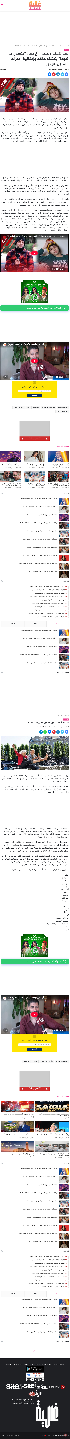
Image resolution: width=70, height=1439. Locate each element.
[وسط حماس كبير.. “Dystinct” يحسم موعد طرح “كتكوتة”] (64, 549)
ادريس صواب (62, 407)
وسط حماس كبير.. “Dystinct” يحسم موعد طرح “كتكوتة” (41, 547)
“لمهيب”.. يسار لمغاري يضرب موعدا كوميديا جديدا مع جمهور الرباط (59, 465)
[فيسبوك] (66, 74)
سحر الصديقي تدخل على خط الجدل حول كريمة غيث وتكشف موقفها (38, 563)
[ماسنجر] (49, 74)
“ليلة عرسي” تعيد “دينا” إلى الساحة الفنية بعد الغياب (42, 572)
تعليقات (13, 624)
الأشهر (35, 624)
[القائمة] (2, 6)
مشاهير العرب (18, 407)
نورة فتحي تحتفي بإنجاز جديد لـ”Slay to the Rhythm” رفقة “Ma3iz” (58, 485)
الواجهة (35, 407)
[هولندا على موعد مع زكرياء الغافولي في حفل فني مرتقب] (10, 456)
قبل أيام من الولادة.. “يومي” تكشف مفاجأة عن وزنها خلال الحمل (35, 465)
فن (28, 407)
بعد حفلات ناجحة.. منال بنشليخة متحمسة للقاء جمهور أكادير (40, 555)
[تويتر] (62, 74)
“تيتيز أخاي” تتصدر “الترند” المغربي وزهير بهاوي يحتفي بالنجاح (11, 485)
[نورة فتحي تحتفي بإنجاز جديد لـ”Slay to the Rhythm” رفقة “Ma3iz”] (58, 476)
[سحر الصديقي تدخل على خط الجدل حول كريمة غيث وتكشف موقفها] (64, 566)
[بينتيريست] (54, 74)
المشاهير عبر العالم (48, 407)
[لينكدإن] (58, 74)
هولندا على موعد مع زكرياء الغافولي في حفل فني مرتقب (11, 465)
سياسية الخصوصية (14, 1436)
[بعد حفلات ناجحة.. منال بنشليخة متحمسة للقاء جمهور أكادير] (64, 558)
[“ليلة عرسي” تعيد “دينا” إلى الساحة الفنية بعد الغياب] (64, 574)
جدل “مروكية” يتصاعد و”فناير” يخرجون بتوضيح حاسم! (36, 485)
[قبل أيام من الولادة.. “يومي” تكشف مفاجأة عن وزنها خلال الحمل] (34, 456)
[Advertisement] (34, 26)
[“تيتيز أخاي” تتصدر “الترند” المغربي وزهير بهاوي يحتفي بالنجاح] (10, 476)
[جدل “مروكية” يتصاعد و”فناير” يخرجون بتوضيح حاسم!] (34, 476)
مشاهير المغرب (61, 411)
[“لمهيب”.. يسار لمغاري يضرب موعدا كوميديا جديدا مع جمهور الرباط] (58, 456)
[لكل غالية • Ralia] (35, 5)
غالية (66, 69)
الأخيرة (57, 624)
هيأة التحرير (5, 1436)
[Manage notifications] (65, 1435)
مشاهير (60, 46)
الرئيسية (65, 46)
